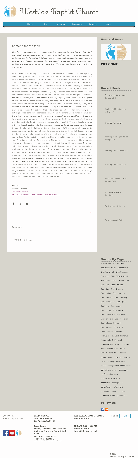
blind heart (120, 361)
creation (122, 391)
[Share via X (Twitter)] (20, 203)
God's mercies (116, 306)
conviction (105, 391)
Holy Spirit (105, 336)
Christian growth (107, 272)
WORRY (104, 353)
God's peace (106, 315)
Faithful (114, 280)
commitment (125, 366)
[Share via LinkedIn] (26, 203)
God (127, 280)
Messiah (125, 344)
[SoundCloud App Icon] (106, 409)
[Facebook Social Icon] (6, 433)
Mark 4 (117, 344)
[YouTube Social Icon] (12, 433)
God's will (117, 323)
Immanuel (124, 336)
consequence (117, 383)
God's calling (106, 293)
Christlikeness (122, 272)
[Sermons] (19, 433)
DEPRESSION (116, 276)
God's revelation (121, 319)
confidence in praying (109, 374)
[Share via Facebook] (13, 203)
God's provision (107, 319)
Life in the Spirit (107, 344)
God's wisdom (106, 327)
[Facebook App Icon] (102, 409)
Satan (103, 349)
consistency (106, 387)
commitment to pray (109, 370)
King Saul (118, 340)
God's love (105, 306)
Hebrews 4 (119, 332)
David (125, 276)
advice (103, 357)
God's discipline (107, 298)
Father (122, 280)
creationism (106, 395)
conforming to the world (110, 378)
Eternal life (105, 280)
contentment (117, 387)
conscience (105, 383)
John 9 (110, 340)
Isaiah (103, 340)
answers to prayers (122, 357)
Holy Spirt (115, 336)
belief (103, 361)
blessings (111, 361)
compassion (124, 370)
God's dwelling (121, 298)
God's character (119, 293)
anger (110, 357)
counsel (114, 391)
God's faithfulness (108, 302)
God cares (105, 285)
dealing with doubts (119, 395)
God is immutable (118, 285)
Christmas (105, 276)
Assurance (105, 268)
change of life (113, 366)
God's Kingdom (117, 289)
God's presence (118, 315)
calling (103, 366)
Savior (122, 349)
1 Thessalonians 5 (108, 263)
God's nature (118, 310)
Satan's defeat (112, 349)
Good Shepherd (107, 332)
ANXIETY (120, 263)
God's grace (121, 302)
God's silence (106, 323)
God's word (118, 327)
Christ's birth (123, 268)
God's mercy (106, 310)
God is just (105, 289)
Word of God (113, 353)
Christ (113, 268)
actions (123, 353)
